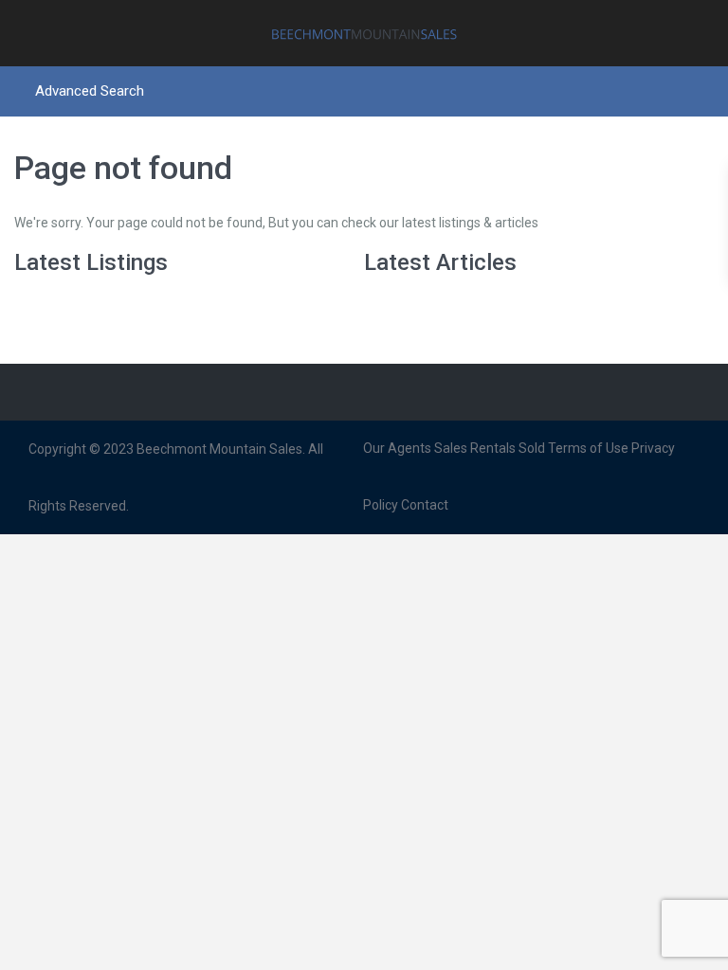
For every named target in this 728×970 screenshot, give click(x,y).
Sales (450, 448)
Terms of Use (588, 448)
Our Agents (397, 448)
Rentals (493, 448)
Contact (424, 504)
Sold (532, 448)
